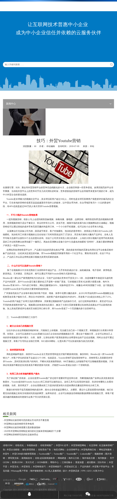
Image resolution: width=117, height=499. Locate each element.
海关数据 (102, 458)
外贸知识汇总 (70, 466)
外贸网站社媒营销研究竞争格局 (19, 424)
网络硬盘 (62, 458)
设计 (65, 471)
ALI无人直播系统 (53, 471)
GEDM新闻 (41, 462)
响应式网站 (59, 449)
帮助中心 (54, 462)
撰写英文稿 (13, 458)
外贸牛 (6, 454)
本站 (92, 146)
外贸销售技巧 (39, 466)
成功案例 (91, 462)
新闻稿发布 (26, 458)
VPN (83, 471)
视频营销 (98, 454)
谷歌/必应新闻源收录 (45, 458)
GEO (88, 471)
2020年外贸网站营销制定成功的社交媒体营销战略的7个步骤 (32, 431)
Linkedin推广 (86, 454)
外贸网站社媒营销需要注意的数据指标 (22, 427)
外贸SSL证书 (62, 445)
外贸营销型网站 (78, 445)
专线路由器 (32, 445)
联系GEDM (17, 462)
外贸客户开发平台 (100, 466)
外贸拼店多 (74, 471)
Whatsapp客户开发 (19, 471)
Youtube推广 (72, 454)
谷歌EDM (7, 445)
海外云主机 (74, 458)
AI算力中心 (98, 471)
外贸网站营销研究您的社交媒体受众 (21, 434)
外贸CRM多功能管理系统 (24, 454)
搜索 (111, 64)
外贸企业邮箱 (13, 449)
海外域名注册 (88, 458)
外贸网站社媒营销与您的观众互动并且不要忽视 (26, 420)
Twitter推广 (59, 454)
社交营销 (93, 445)
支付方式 (29, 462)
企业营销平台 (73, 449)
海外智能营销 (36, 471)
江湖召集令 (67, 462)
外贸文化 (14, 466)
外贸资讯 (25, 466)
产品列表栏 (85, 466)
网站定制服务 (105, 449)
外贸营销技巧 (55, 466)
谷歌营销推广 (46, 445)
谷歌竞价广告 (44, 449)
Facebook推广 (45, 454)
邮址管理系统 (28, 449)
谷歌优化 (19, 445)
